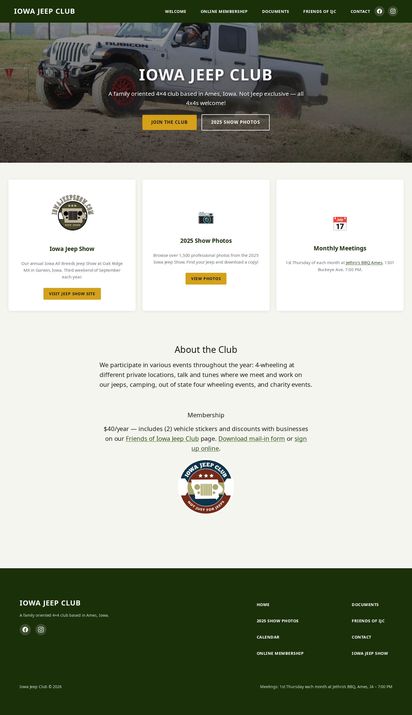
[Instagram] (393, 11)
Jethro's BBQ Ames (364, 262)
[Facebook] (379, 11)
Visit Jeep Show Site (72, 293)
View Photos (206, 278)
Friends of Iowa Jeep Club (162, 438)
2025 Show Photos (235, 122)
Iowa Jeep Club (44, 11)
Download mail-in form (251, 438)
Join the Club (169, 122)
